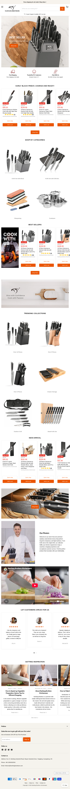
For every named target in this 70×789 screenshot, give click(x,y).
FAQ (37, 783)
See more (34, 717)
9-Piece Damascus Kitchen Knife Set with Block (45, 250)
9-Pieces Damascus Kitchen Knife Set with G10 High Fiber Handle (27, 111)
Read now (14, 712)
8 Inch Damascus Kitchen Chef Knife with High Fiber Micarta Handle (10, 111)
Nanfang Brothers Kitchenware (10, 116)
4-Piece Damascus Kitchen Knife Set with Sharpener (63, 111)
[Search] (62, 9)
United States (60, 773)
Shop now (13, 45)
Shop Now (35, 132)
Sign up (26, 739)
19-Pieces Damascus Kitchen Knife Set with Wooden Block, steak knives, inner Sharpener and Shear (27, 465)
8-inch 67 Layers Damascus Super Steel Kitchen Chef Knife (45, 111)
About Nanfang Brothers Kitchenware (43, 692)
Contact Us (42, 783)
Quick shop (10, 121)
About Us (31, 783)
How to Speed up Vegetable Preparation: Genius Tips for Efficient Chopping (15, 693)
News (26, 783)
